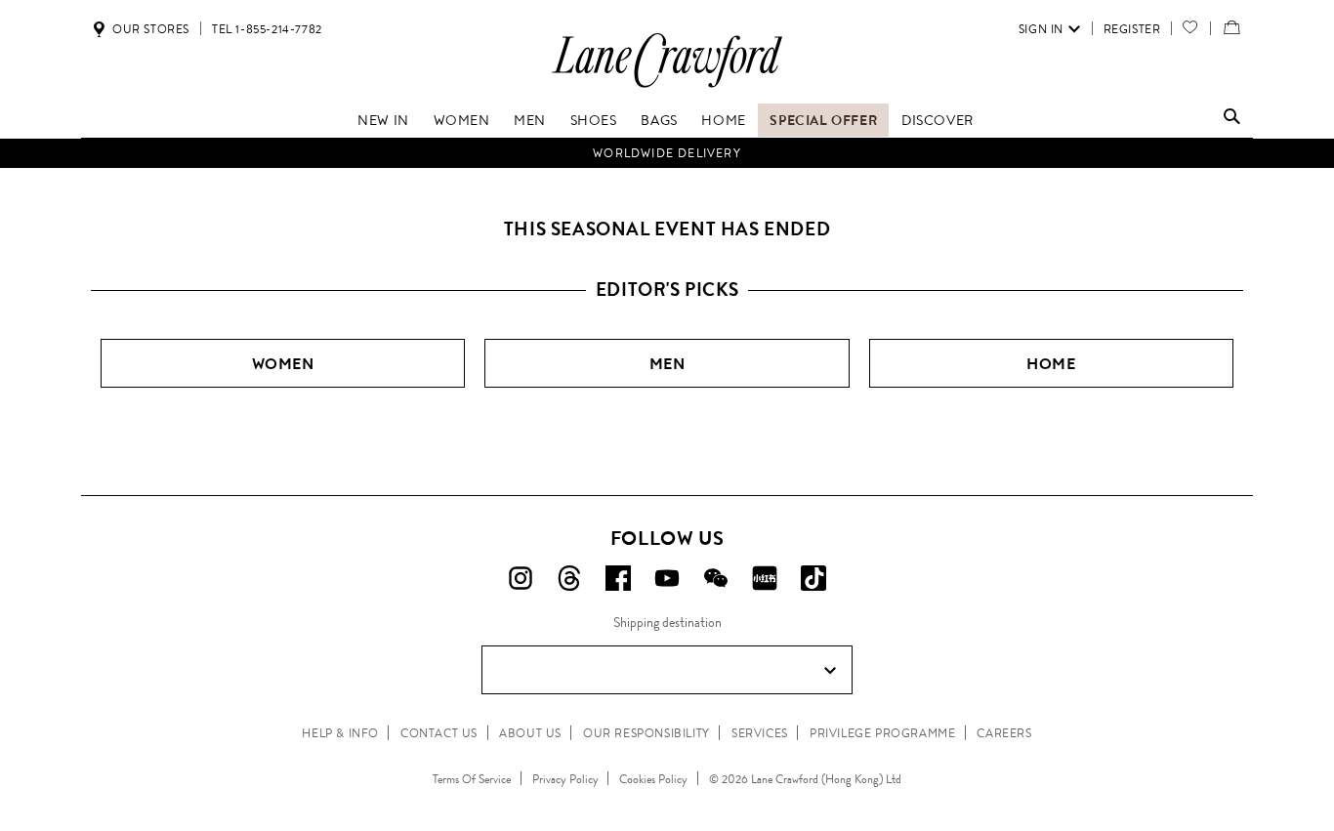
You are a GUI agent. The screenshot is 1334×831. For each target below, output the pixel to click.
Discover (937, 120)
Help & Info (340, 733)
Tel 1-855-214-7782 (267, 29)
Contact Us (439, 733)
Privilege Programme (882, 733)
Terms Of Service (472, 779)
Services (759, 733)
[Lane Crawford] (667, 86)
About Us (530, 733)
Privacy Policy (565, 779)
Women (462, 120)
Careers (1004, 733)
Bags (659, 120)
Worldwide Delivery (667, 153)
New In (383, 120)
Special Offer (823, 120)
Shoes (593, 120)
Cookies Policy (653, 779)
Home (723, 120)
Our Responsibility (646, 733)
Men (530, 120)
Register (1132, 29)
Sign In (1041, 29)
